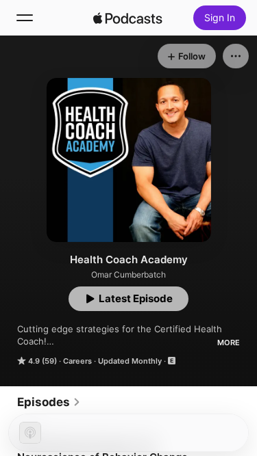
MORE (228, 342)
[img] (128, 18)
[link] (49, 402)
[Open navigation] (25, 18)
